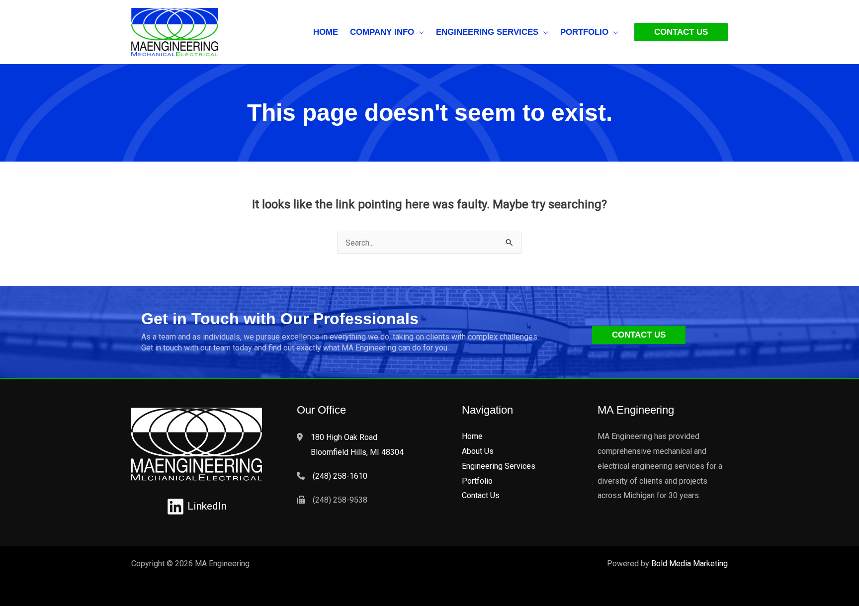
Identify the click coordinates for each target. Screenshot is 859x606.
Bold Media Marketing (689, 563)
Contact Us (481, 495)
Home (472, 436)
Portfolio (477, 481)
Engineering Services (498, 466)
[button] (419, 32)
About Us (478, 451)
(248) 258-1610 (340, 476)
